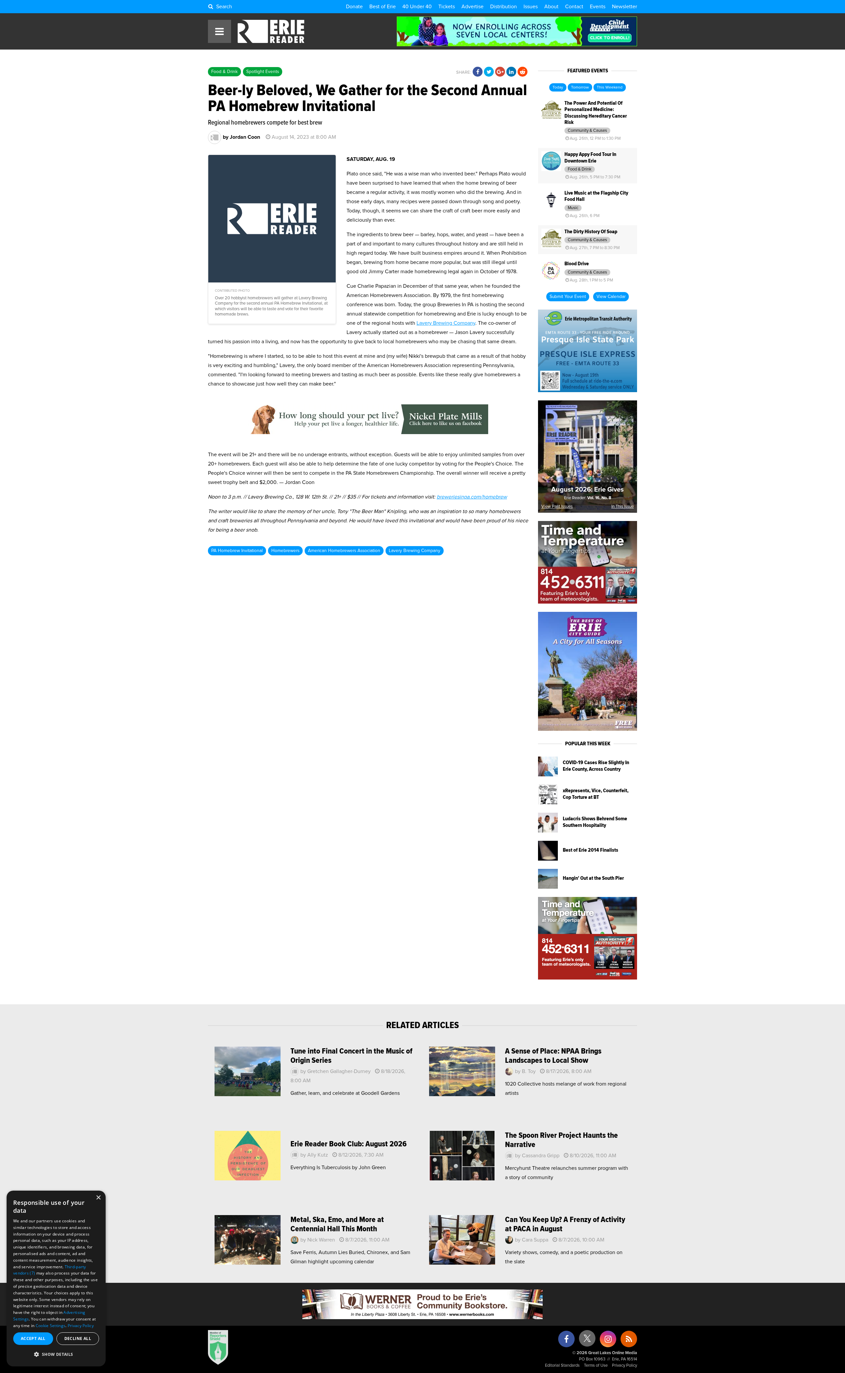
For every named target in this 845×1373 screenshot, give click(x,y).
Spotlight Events (262, 71)
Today (558, 88)
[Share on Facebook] (478, 72)
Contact (574, 6)
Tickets (446, 6)
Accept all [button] (33, 1338)
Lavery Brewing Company (446, 323)
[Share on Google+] (500, 72)
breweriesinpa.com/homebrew (472, 497)
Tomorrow (580, 88)
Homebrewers (285, 550)
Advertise (472, 6)
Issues (531, 6)
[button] (56, 1354)
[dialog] (56, 1278)
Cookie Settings (51, 1325)
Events (597, 6)
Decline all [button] (77, 1338)
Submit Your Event (568, 296)
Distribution (503, 6)
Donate (354, 6)
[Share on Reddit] (522, 72)
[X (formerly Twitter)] (587, 1341)
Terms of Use (596, 1365)
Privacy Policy (624, 1365)
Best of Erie (382, 6)
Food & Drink (224, 71)
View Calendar (610, 296)
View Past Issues (557, 506)
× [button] (98, 1197)
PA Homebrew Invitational (237, 550)
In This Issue (622, 506)
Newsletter (624, 6)
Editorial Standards (562, 1365)
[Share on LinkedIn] (511, 72)
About (551, 6)
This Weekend (610, 88)
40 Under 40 (417, 6)
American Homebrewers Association (344, 550)
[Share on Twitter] (489, 72)
